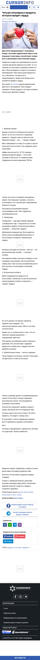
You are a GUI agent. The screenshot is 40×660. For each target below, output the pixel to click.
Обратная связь (10, 613)
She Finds (14, 84)
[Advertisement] (20, 103)
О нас (6, 608)
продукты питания (14, 548)
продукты (26, 548)
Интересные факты (9, 22)
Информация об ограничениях (15, 618)
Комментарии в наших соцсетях (16, 623)
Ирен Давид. (18, 498)
